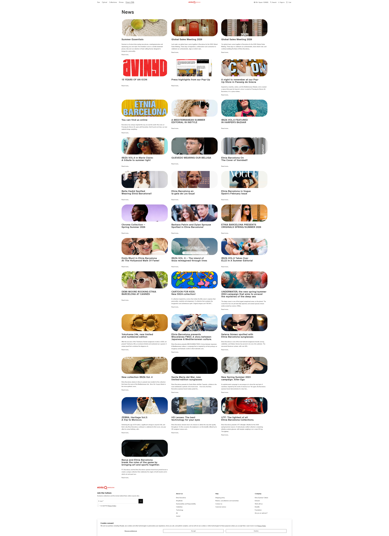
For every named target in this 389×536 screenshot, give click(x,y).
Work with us (259, 504)
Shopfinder (179, 500)
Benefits (257, 507)
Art (177, 513)
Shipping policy (220, 497)
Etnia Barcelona (181, 497)
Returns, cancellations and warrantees (227, 500)
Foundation (258, 510)
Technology (179, 510)
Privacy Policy (261, 526)
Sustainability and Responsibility (186, 504)
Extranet (257, 500)
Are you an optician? (261, 513)
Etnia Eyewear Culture (261, 497)
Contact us (218, 504)
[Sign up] (140, 501)
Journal (178, 516)
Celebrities (179, 507)
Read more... (125, 54)
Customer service (220, 507)
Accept (193, 531)
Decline (256, 531)
